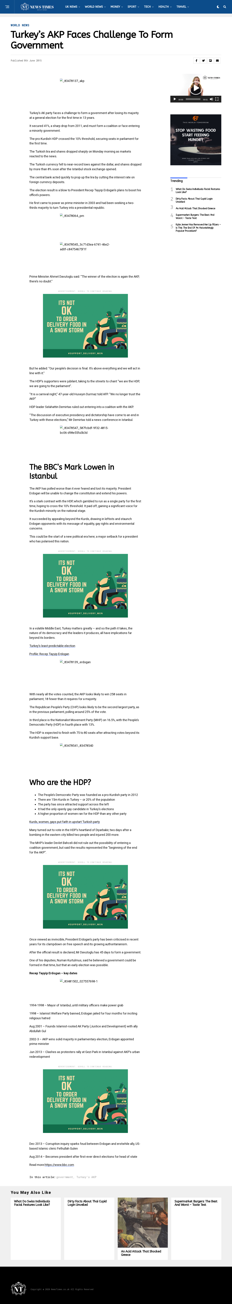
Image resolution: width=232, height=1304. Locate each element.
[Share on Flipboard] (210, 61)
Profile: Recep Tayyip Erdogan (49, 654)
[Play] (174, 99)
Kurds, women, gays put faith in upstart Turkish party (64, 822)
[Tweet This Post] (203, 61)
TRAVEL (181, 6)
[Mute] (211, 99)
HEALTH (163, 6)
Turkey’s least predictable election (52, 646)
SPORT (132, 6)
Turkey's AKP (86, 1177)
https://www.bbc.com (59, 1165)
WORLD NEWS (94, 6)
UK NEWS (71, 6)
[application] (195, 88)
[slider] (193, 99)
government (64, 1177)
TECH (147, 6)
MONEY (115, 6)
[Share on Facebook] (196, 61)
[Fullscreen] (217, 99)
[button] (196, 88)
